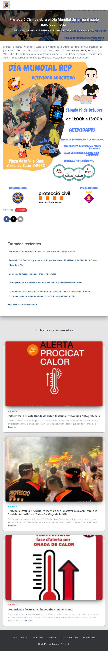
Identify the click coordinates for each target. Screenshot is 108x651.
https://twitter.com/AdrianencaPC (23, 304)
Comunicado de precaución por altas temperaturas (32, 274)
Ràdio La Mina (89, 638)
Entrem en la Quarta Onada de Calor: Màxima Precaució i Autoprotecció (42, 251)
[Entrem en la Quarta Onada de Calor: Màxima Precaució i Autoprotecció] (54, 374)
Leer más (12, 427)
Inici (15, 638)
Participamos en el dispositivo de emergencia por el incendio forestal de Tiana (45, 283)
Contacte (52, 638)
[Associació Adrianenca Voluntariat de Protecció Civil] (7, 4)
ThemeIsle (65, 644)
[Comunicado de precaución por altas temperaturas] (54, 567)
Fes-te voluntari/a (69, 638)
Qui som (24, 638)
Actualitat (21, 210)
